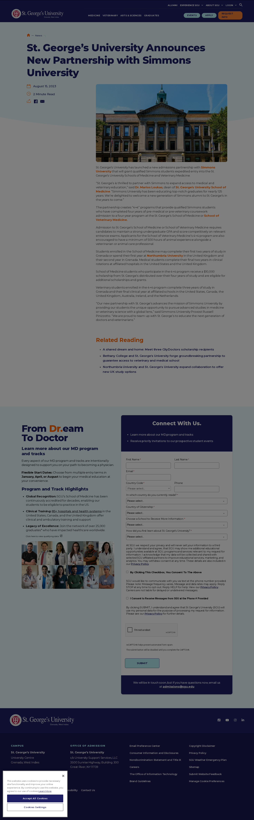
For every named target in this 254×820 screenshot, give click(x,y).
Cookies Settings (35, 807)
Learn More (45, 791)
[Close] (63, 776)
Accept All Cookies (35, 798)
